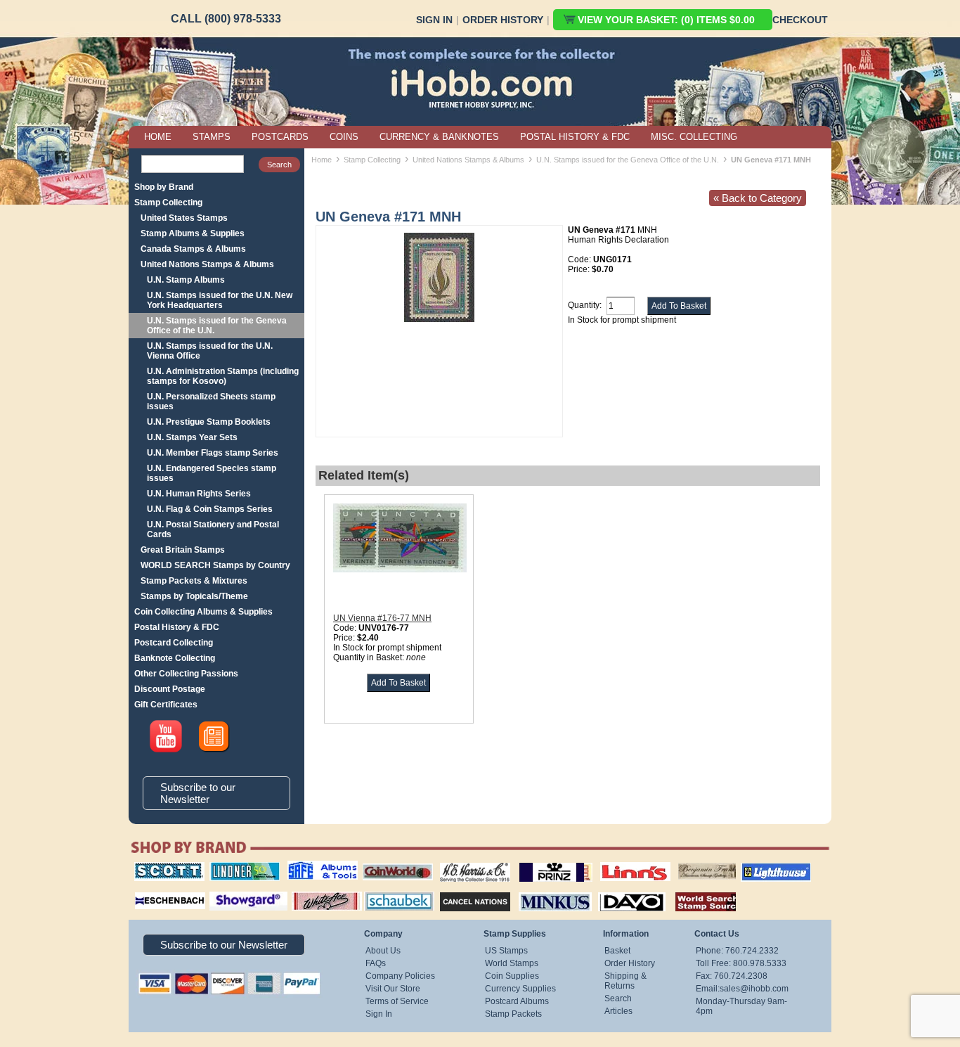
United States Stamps (184, 218)
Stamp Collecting (168, 202)
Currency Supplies (520, 989)
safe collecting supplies (307, 867)
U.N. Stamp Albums (186, 280)
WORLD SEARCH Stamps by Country (215, 565)
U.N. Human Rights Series (199, 494)
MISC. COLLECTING (694, 136)
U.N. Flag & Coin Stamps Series (210, 509)
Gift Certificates (165, 704)
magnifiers (149, 890)
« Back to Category (757, 198)
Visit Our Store (392, 989)
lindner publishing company (239, 867)
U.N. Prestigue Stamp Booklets (209, 422)
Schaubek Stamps (391, 890)
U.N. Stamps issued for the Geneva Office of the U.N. (217, 325)
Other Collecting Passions (186, 674)
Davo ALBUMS (612, 890)
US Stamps (506, 951)
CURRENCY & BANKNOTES (439, 136)
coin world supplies (393, 862)
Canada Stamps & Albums (193, 249)
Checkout (800, 19)
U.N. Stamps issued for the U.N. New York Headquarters (219, 300)
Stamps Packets (462, 890)
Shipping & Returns (625, 981)
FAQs (375, 963)
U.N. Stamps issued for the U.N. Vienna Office (210, 351)
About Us (383, 951)
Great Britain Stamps (183, 550)
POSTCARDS (280, 136)
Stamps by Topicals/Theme (194, 596)
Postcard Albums (517, 1001)
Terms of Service (397, 1001)
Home (321, 159)
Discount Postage (169, 689)
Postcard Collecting (173, 643)
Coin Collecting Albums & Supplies (203, 612)
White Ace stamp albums (312, 895)
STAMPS (212, 136)
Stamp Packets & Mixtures (194, 581)
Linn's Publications (620, 862)
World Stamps (511, 963)
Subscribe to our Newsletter (197, 793)
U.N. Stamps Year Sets (192, 437)
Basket (617, 951)
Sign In (434, 19)
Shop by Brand (163, 187)
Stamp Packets (513, 1014)
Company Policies (400, 976)
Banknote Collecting (174, 658)
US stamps (680, 862)
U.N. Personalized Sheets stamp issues (211, 401)
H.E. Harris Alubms (468, 862)
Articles (618, 1011)
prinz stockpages (540, 862)
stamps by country (694, 890)
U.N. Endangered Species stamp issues (211, 473)
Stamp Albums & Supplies (193, 233)
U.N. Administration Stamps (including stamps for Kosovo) (223, 376)
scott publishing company (158, 867)
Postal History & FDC (176, 627)
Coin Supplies (512, 976)
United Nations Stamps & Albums (207, 264)
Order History (502, 19)
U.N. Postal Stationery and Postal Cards (213, 529)
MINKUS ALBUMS (543, 890)
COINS (344, 136)
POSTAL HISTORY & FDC (575, 136)
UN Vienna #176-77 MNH (382, 618)
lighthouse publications (759, 867)
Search (618, 998)
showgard (223, 890)
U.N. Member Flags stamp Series (212, 453)
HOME (157, 136)
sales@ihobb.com (754, 989)
